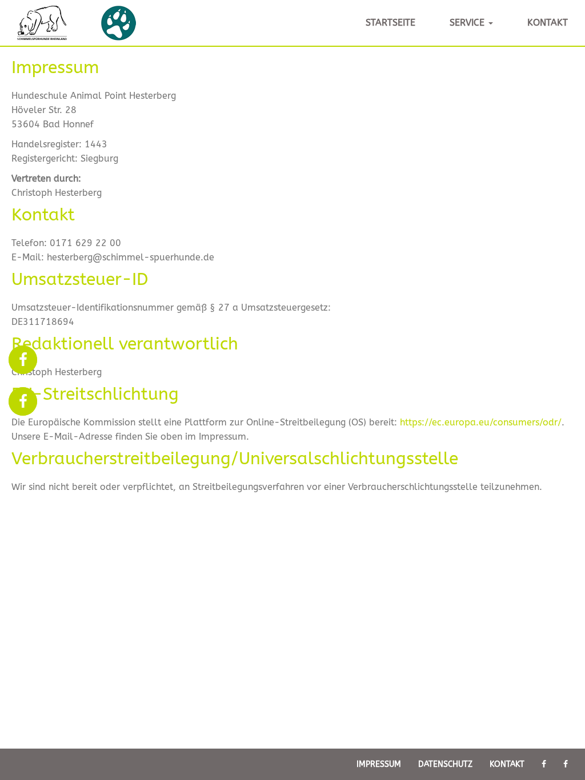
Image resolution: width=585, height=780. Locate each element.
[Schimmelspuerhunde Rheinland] (23, 403)
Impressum (378, 764)
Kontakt (547, 22)
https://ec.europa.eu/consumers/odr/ (481, 422)
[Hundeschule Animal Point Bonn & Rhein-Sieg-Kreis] (23, 362)
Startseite (390, 22)
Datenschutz (445, 764)
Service (468, 22)
